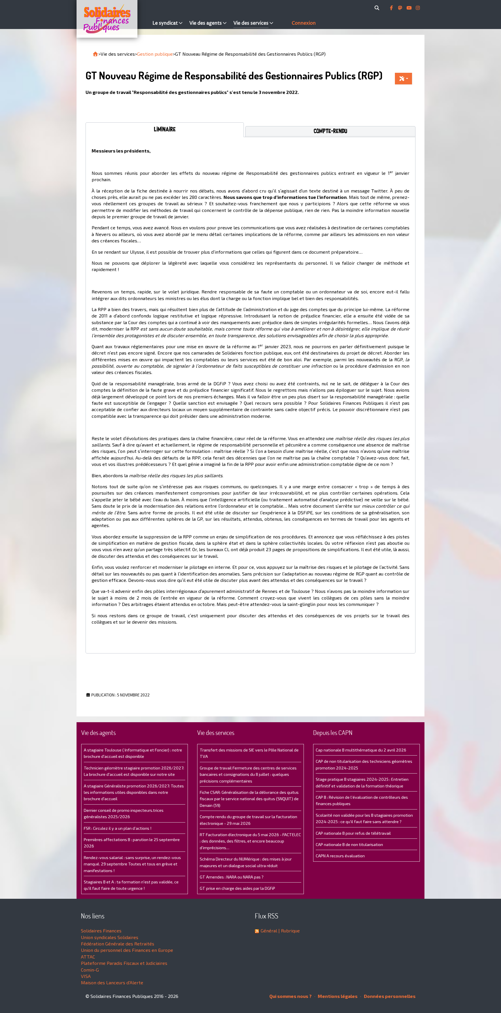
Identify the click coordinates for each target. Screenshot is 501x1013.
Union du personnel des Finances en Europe (127, 950)
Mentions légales (337, 996)
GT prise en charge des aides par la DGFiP (237, 888)
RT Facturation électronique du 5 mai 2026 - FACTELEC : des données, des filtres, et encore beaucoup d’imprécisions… (250, 841)
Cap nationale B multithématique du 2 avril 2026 (361, 749)
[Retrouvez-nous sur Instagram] (418, 8)
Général (269, 930)
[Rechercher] (378, 7)
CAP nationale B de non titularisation (349, 844)
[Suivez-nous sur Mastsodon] (400, 8)
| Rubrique (288, 930)
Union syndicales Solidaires (109, 937)
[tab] (165, 129)
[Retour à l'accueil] (95, 54)
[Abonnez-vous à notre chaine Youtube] (409, 8)
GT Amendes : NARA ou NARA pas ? (232, 876)
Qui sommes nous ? (290, 996)
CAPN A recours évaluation (340, 855)
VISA (86, 976)
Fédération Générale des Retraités (117, 943)
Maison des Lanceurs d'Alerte (112, 982)
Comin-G (90, 969)
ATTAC (88, 956)
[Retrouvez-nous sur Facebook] (392, 8)
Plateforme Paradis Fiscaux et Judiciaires (124, 963)
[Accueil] (113, 19)
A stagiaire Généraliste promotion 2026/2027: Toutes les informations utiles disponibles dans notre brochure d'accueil (134, 792)
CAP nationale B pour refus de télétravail (353, 833)
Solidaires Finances (101, 930)
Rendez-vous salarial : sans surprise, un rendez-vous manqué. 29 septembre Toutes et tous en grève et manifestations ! (132, 864)
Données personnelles (389, 996)
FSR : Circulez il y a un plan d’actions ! (117, 828)
